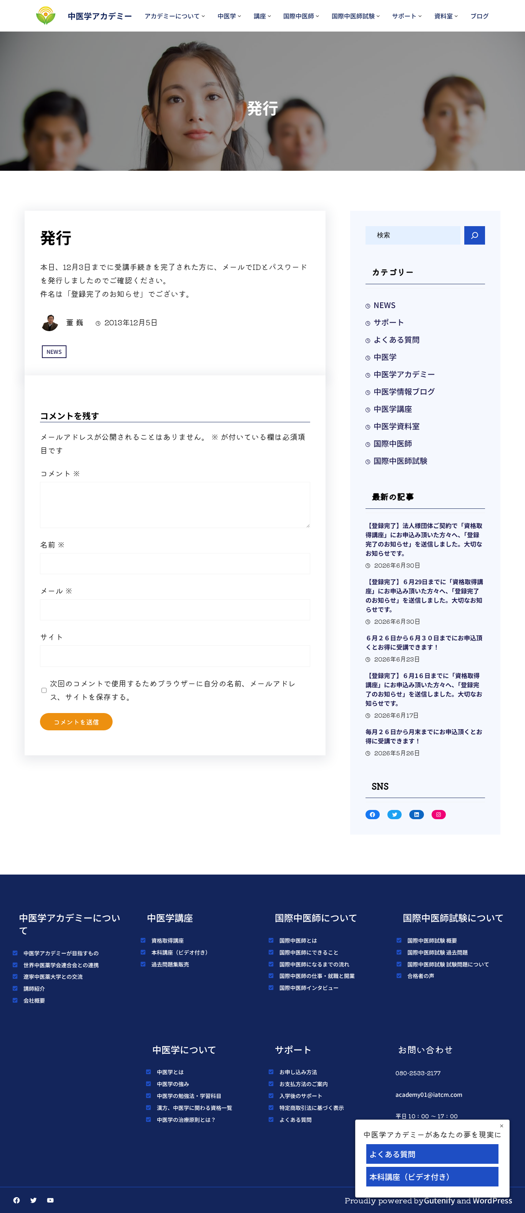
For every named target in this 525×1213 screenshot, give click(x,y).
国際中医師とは (298, 940)
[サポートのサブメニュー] (420, 16)
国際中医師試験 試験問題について (448, 964)
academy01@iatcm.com (428, 1094)
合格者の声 (420, 976)
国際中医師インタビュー (309, 987)
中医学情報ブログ (404, 391)
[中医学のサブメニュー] (239, 16)
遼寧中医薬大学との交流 (53, 976)
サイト (51, 636)
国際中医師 (298, 15)
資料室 (443, 15)
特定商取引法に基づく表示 (311, 1107)
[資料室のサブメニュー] (456, 16)
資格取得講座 (167, 940)
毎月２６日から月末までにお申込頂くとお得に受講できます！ (424, 736)
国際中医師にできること (309, 952)
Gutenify (439, 1200)
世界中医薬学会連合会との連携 (61, 965)
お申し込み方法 (298, 1072)
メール (56, 590)
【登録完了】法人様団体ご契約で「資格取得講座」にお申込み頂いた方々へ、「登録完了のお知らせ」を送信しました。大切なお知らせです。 (424, 539)
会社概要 (34, 1000)
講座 (260, 15)
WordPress (492, 1200)
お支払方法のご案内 (303, 1084)
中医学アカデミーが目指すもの (61, 953)
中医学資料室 (397, 426)
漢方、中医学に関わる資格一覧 (194, 1107)
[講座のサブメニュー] (269, 16)
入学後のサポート (300, 1096)
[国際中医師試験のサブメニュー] (378, 16)
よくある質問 (397, 339)
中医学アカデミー (100, 16)
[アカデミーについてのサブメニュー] (203, 16)
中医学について (184, 1049)
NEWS (54, 351)
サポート (404, 15)
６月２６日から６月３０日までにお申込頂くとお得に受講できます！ (424, 642)
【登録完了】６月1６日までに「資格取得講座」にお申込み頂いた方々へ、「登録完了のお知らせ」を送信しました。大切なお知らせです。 (424, 689)
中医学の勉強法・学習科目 (189, 1096)
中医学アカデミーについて (69, 924)
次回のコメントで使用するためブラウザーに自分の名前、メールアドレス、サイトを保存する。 (173, 690)
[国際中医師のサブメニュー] (317, 16)
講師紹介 (34, 988)
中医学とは (170, 1072)
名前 (52, 544)
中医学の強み (173, 1084)
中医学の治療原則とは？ (186, 1119)
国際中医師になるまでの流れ (314, 964)
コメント (60, 473)
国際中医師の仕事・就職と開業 (317, 976)
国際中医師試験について (453, 917)
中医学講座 (393, 408)
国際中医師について (316, 917)
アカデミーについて (172, 15)
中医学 (227, 15)
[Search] (474, 235)
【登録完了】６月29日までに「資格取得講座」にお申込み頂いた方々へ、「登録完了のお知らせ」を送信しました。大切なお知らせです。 (424, 595)
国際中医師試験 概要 (432, 940)
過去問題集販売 (170, 964)
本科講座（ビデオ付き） (181, 952)
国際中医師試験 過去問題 (437, 952)
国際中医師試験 (353, 15)
